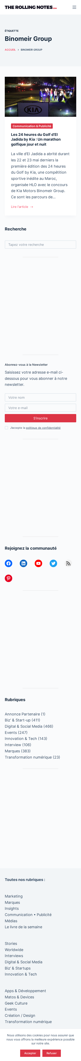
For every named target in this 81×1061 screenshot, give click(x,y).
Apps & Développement (25, 991)
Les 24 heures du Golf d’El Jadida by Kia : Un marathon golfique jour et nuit (36, 139)
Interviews (14, 956)
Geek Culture (16, 1003)
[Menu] (74, 7)
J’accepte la (35, 427)
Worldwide (14, 950)
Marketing (14, 896)
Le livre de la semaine (23, 927)
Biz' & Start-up (18, 720)
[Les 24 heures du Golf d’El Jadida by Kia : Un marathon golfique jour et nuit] (40, 97)
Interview (13, 745)
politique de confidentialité (43, 427)
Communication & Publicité (32, 126)
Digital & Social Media (23, 726)
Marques (12, 751)
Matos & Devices (19, 997)
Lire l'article (19, 207)
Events (11, 732)
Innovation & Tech (21, 738)
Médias (11, 921)
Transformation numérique (28, 757)
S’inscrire (40, 418)
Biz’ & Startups (18, 968)
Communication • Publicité (28, 914)
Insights (12, 908)
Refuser (52, 1053)
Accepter (30, 1053)
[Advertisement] (40, 306)
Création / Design (20, 1015)
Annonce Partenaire (22, 714)
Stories (11, 943)
